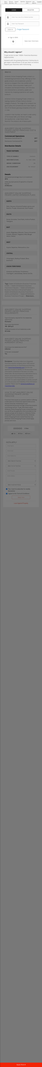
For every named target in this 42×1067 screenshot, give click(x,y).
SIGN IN (10, 29)
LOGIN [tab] (14, 10)
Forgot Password (23, 29)
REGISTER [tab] (30, 10)
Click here (35, 41)
